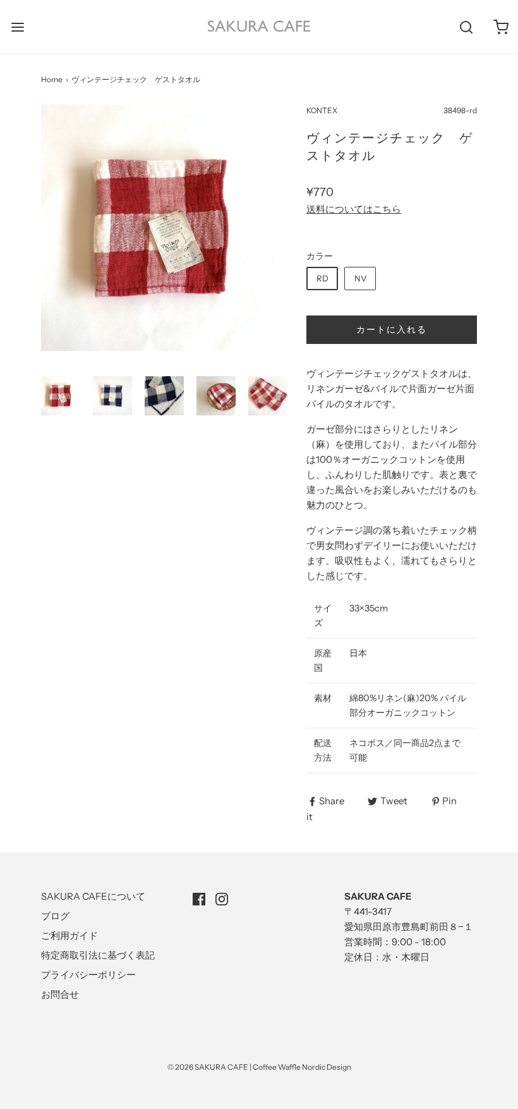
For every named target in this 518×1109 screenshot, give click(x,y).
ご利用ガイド (69, 935)
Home (52, 79)
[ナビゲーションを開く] (17, 26)
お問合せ (60, 994)
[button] (60, 395)
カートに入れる (391, 329)
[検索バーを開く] (466, 26)
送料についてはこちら (353, 209)
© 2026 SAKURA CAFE (207, 1067)
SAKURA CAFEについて (93, 896)
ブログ (55, 916)
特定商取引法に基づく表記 (98, 955)
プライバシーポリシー (88, 975)
